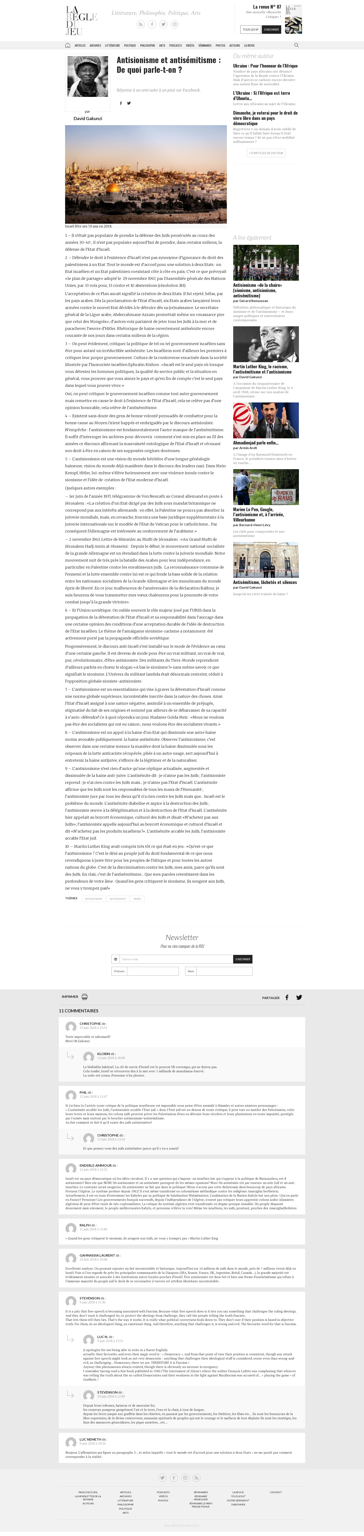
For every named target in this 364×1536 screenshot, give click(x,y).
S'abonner (271, 29)
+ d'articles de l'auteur (266, 153)
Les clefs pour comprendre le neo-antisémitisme (259, 533)
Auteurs (234, 45)
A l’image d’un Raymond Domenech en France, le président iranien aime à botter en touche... (265, 458)
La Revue (238, 1492)
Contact (276, 1492)
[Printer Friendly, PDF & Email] (85, 999)
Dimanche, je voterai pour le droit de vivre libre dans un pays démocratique (265, 117)
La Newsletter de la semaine (88, 1498)
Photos (220, 45)
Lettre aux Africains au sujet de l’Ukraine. (264, 104)
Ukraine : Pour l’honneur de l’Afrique (265, 65)
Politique (130, 45)
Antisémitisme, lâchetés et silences (265, 582)
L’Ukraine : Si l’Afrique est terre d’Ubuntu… (261, 95)
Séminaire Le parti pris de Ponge (200, 1505)
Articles (80, 45)
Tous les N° (238, 1496)
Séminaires (204, 45)
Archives (95, 45)
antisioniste (118, 898)
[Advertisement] (266, 200)
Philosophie (147, 45)
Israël (137, 898)
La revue (249, 45)
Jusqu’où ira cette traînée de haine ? (260, 594)
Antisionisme (93, 898)
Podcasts (175, 45)
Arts (162, 45)
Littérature (112, 45)
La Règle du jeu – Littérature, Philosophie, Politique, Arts (67, 44)
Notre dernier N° (238, 1500)
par (250, 301)
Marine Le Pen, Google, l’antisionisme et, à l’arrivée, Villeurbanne (258, 514)
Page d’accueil (88, 1492)
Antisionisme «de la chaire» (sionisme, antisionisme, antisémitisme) (257, 290)
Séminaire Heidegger (201, 1498)
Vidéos (190, 45)
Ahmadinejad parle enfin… (255, 442)
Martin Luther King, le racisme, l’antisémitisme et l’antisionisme (262, 369)
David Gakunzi (88, 118)
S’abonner (238, 1504)
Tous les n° (251, 29)
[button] (296, 45)
